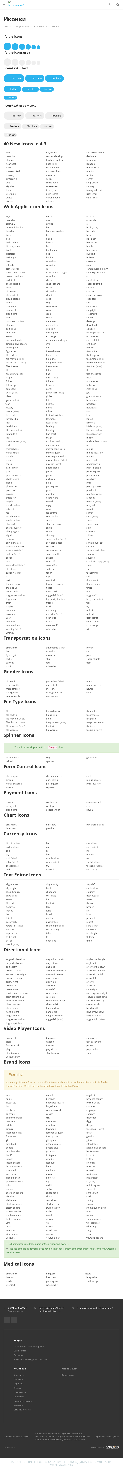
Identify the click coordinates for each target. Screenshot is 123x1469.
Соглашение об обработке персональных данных (58, 1433)
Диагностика (20, 1350)
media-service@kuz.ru (50, 1311)
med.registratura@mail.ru (52, 1308)
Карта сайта (9, 1447)
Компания (20, 1368)
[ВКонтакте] (7, 1320)
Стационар (19, 1355)
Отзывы (17, 1388)
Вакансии (18, 1405)
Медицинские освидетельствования (30, 1359)
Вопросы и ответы (22, 1409)
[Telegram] (14, 1320)
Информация (69, 1368)
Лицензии (18, 1379)
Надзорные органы (23, 1401)
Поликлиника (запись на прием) (29, 1346)
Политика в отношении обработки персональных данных (62, 1436)
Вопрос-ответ (68, 1375)
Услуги (18, 1340)
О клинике (19, 1375)
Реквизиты (19, 1396)
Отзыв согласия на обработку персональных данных (60, 1439)
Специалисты (20, 1392)
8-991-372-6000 (16, 1307)
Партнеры (18, 1383)
